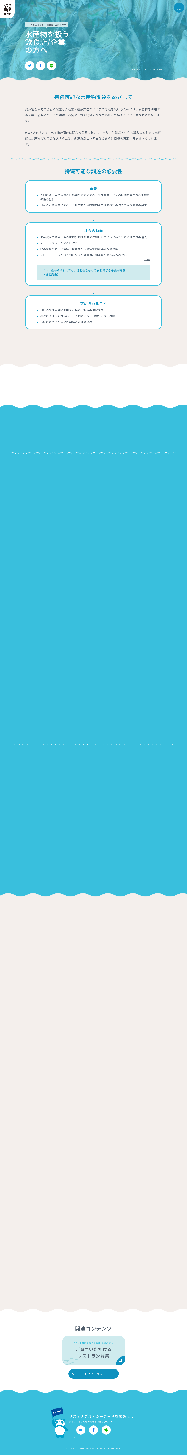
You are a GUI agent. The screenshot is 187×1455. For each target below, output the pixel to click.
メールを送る (93, 635)
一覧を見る (91, 790)
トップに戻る (93, 1373)
